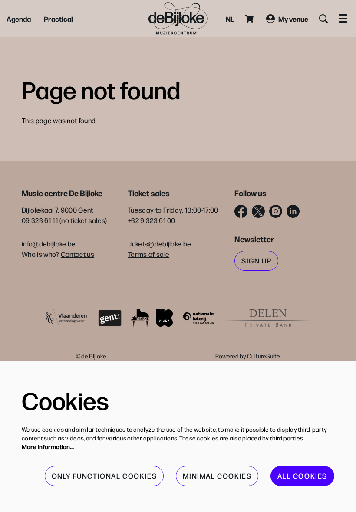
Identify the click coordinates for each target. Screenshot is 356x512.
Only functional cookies (104, 475)
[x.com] (258, 211)
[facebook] (240, 211)
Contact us (77, 254)
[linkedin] (293, 211)
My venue (293, 18)
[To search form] (323, 18)
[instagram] (275, 211)
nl (230, 18)
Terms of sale (148, 254)
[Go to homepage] (178, 18)
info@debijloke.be (49, 243)
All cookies (302, 475)
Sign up (256, 260)
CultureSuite (263, 356)
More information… (48, 446)
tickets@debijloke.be (159, 243)
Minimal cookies (217, 475)
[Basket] (250, 18)
